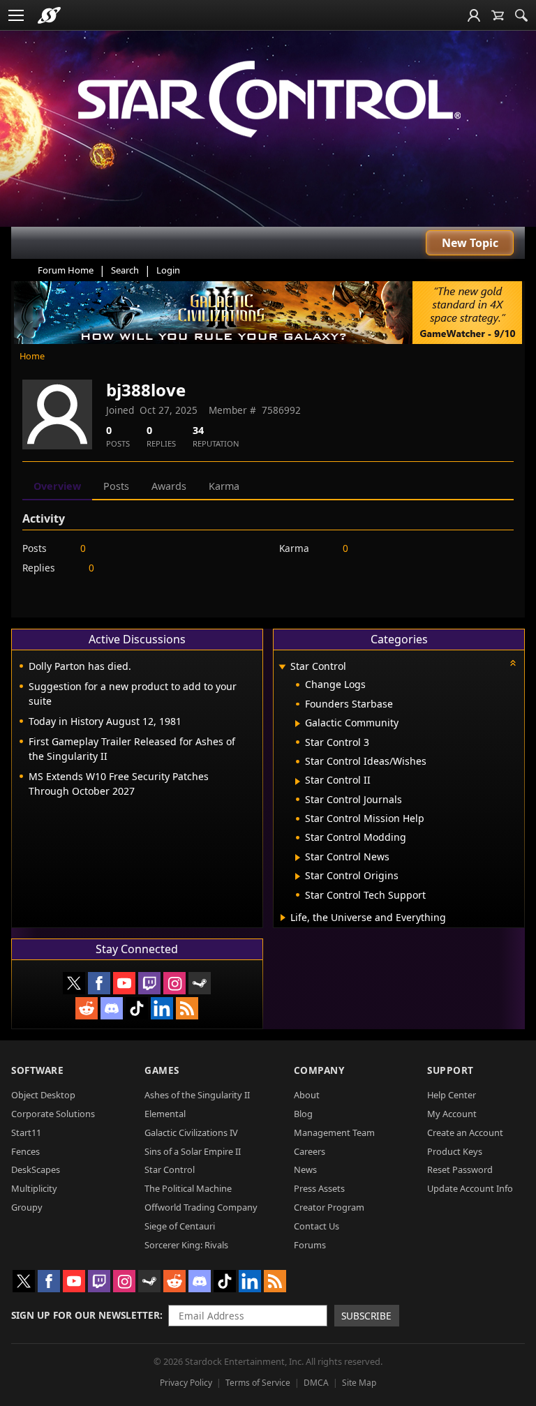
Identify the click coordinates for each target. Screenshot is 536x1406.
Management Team (334, 1132)
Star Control (169, 1169)
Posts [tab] (116, 486)
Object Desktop (43, 1095)
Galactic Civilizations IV (191, 1132)
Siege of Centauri (179, 1226)
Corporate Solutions (53, 1113)
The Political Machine (188, 1188)
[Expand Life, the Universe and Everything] (283, 917)
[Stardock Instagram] (174, 983)
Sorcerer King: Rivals (186, 1245)
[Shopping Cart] (497, 15)
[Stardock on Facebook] (99, 983)
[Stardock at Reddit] (86, 1008)
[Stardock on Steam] (199, 983)
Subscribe (366, 1315)
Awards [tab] (168, 486)
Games (161, 1070)
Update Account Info (470, 1188)
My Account (452, 1113)
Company (319, 1070)
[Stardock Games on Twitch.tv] (149, 983)
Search (125, 270)
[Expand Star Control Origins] (297, 876)
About (307, 1095)
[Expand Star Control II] (297, 781)
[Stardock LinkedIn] (161, 1008)
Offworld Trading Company (201, 1207)
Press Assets (319, 1188)
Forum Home (66, 270)
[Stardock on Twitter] (74, 983)
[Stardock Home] (49, 15)
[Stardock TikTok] (136, 1008)
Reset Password (460, 1169)
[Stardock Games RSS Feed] (187, 1008)
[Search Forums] (521, 15)
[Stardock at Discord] (111, 1008)
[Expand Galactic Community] (297, 723)
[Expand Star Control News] (297, 857)
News (305, 1169)
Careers (309, 1151)
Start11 (26, 1132)
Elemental (165, 1113)
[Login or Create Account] (473, 15)
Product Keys (454, 1151)
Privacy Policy (186, 1383)
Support (450, 1070)
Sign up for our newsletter (85, 1315)
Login (168, 270)
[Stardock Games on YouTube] (124, 983)
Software (37, 1070)
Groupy (27, 1207)
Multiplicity (34, 1188)
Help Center (451, 1095)
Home (32, 356)
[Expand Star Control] (282, 667)
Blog (303, 1113)
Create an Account (465, 1132)
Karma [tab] (224, 486)
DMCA (316, 1383)
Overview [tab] (57, 486)
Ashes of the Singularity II (197, 1095)
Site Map (359, 1383)
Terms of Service (257, 1383)
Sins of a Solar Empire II (192, 1151)
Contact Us (316, 1226)
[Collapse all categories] (513, 663)
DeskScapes (35, 1169)
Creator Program (329, 1207)
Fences (25, 1151)
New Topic (470, 242)
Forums (310, 1245)
